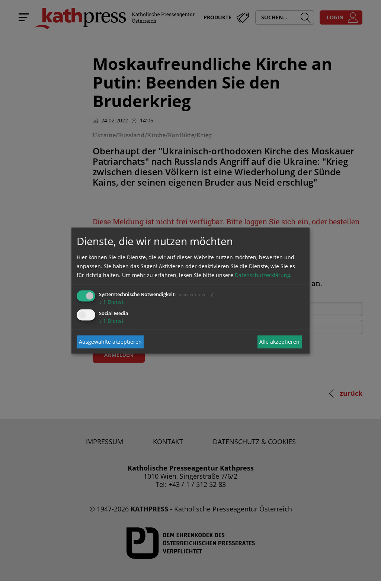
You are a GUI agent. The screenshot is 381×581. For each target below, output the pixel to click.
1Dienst (111, 301)
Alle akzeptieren (279, 341)
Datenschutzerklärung (262, 274)
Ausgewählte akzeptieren (110, 341)
